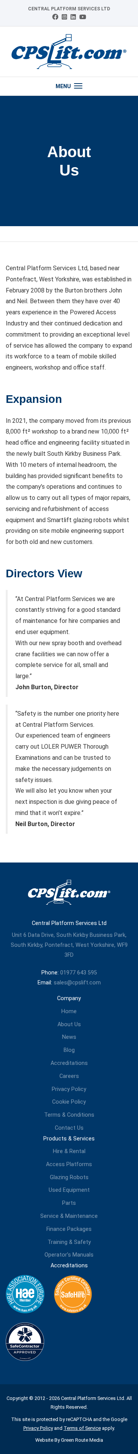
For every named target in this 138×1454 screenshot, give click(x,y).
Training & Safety (69, 1242)
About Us (69, 1024)
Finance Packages (69, 1229)
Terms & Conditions (69, 1115)
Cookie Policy (69, 1102)
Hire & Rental (69, 1151)
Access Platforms (69, 1164)
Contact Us (69, 1128)
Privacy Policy (69, 1089)
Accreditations (69, 1063)
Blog (69, 1050)
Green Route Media (82, 1440)
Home (69, 1011)
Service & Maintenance (69, 1216)
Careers (69, 1076)
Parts (69, 1203)
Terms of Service (82, 1428)
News (69, 1037)
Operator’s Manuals (69, 1255)
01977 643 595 (78, 972)
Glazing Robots (69, 1177)
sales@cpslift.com (77, 982)
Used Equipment (69, 1190)
